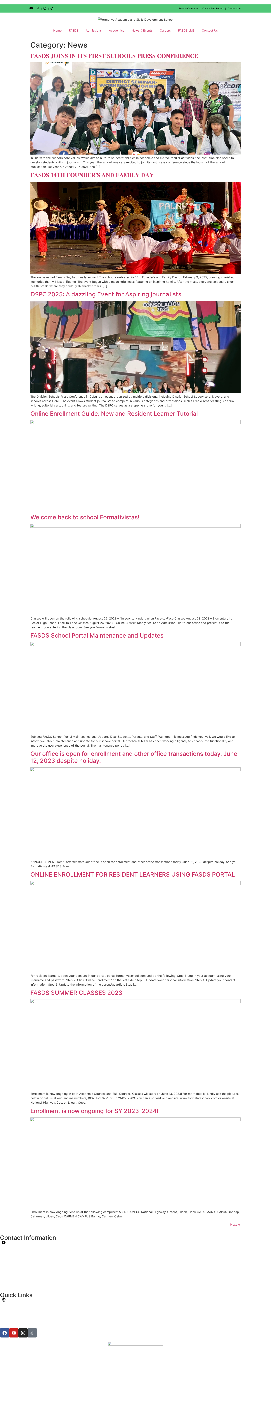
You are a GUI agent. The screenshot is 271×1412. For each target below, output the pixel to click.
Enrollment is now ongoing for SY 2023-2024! (94, 1111)
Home (57, 30)
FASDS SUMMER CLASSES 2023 (76, 992)
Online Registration (14, 1308)
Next (235, 1224)
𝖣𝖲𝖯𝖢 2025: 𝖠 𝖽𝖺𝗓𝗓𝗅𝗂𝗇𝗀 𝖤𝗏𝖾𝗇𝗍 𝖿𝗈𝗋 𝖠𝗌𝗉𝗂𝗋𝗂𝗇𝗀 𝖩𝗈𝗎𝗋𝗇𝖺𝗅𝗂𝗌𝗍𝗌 (105, 294)
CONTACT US (149, 1404)
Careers (165, 30)
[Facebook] (4, 1332)
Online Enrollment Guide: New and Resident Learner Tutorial (114, 413)
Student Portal (10, 1304)
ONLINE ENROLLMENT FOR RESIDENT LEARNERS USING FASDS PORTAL (132, 874)
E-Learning (8, 1326)
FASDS (73, 30)
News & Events (142, 30)
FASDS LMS (186, 30)
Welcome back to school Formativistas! (84, 517)
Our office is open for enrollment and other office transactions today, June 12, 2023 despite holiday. (133, 757)
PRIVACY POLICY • (125, 1404)
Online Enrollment (212, 8)
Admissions (94, 30)
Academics (116, 30)
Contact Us (234, 8)
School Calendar (188, 8)
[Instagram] (23, 1332)
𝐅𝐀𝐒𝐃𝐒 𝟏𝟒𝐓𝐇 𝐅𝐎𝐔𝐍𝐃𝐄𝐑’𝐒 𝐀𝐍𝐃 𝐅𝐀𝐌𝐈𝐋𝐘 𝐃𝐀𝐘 (92, 175)
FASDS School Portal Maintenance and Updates (97, 635)
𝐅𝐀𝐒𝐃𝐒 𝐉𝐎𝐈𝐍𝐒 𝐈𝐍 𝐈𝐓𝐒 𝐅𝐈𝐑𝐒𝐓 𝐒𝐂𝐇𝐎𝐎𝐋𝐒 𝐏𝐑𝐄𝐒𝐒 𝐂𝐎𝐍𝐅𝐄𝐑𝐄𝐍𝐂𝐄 (114, 55)
